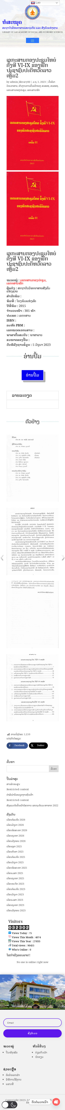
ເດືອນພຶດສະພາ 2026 (17, 830)
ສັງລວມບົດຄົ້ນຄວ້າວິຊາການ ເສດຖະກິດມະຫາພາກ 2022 (32, 806)
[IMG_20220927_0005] (33, 575)
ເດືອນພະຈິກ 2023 (15, 884)
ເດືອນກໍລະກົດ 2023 (16, 889)
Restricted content (18, 789)
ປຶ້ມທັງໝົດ (12, 1052)
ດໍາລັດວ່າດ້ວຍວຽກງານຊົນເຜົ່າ (20, 795)
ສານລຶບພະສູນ (13, 784)
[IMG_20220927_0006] (33, 648)
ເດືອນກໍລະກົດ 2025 (16, 857)
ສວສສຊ (54, 86)
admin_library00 (20, 82)
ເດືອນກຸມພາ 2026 (15, 836)
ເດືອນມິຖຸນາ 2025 (15, 862)
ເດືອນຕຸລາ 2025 (14, 847)
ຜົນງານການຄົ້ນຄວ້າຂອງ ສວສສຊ (34, 86)
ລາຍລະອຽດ (22, 395)
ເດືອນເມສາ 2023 (15, 900)
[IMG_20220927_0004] (33, 502)
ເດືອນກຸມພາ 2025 (15, 878)
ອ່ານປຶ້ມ (32, 375)
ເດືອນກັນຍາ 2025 (15, 852)
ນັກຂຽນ (39, 1057)
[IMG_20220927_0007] (33, 721)
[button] (9, 1104)
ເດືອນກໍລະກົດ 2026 (16, 820)
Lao (37, 2)
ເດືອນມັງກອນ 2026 (16, 841)
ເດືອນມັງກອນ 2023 (16, 911)
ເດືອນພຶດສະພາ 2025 (17, 868)
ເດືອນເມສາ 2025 (15, 873)
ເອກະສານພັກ (33, 90)
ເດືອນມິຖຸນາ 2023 (15, 895)
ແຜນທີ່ (10, 1084)
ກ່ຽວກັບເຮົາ (41, 1052)
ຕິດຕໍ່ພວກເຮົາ (13, 1075)
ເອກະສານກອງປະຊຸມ (16, 90)
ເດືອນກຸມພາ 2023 (15, 905)
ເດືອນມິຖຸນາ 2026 (15, 825)
